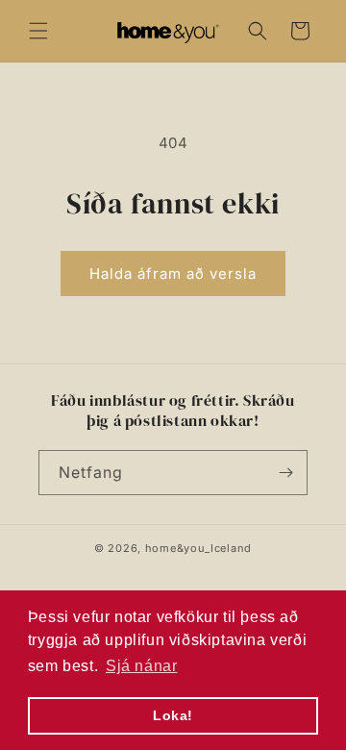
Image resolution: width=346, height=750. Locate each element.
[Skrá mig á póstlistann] (285, 472)
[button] (38, 31)
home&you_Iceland (198, 548)
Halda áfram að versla (173, 273)
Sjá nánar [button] (141, 666)
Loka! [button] (173, 715)
